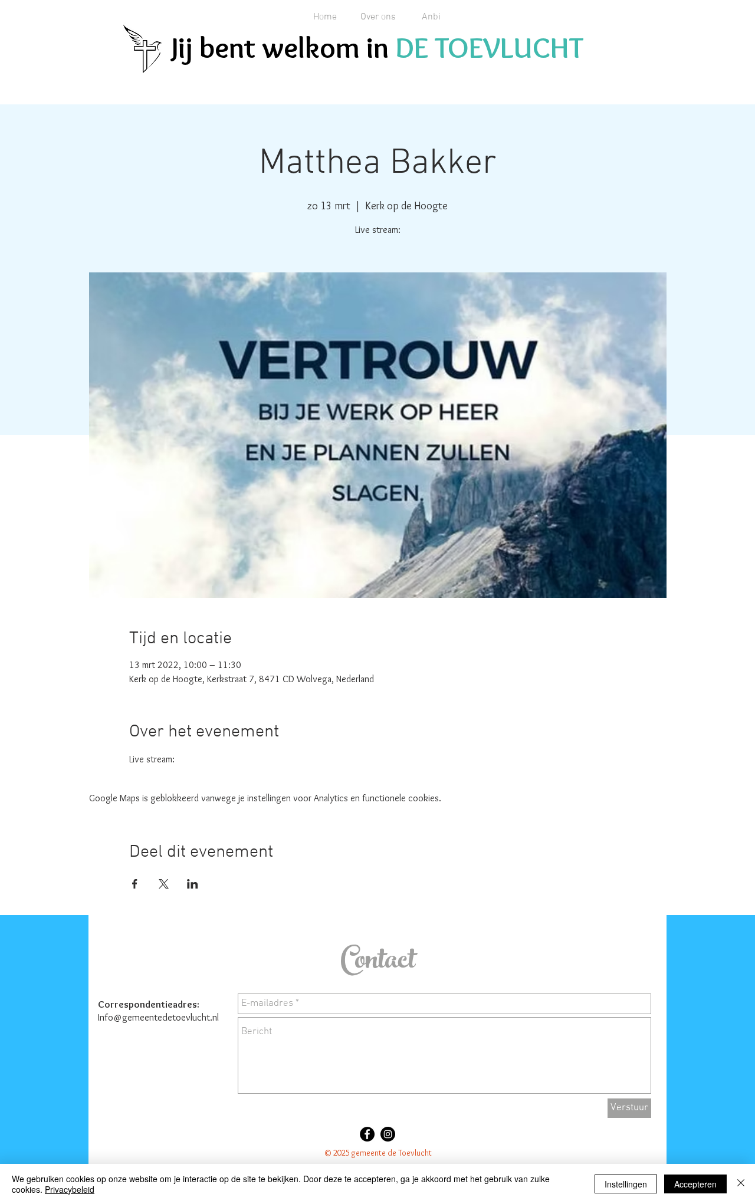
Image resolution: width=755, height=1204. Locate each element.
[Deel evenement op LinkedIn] (192, 884)
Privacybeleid (69, 1189)
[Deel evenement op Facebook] (134, 884)
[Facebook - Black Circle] (367, 1134)
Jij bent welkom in (283, 47)
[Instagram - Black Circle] (387, 1134)
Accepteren (695, 1184)
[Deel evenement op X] (163, 884)
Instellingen (626, 1184)
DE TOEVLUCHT (489, 47)
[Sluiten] (741, 1184)
